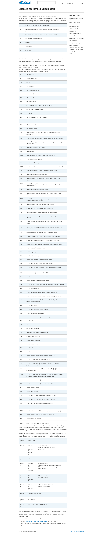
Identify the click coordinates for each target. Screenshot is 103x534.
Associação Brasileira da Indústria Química (36, 521)
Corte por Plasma (73, 36)
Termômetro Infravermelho (76, 49)
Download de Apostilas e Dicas (75, 52)
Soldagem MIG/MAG (74, 28)
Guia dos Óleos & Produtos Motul (76, 19)
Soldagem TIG (72, 31)
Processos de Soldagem (75, 43)
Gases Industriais (73, 40)
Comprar (68, 3)
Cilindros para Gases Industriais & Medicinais (75, 23)
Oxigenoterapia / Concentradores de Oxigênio (76, 46)
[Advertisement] (76, 79)
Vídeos (82, 3)
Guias (63, 3)
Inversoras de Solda (74, 26)
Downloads (75, 3)
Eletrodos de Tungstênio (75, 33)
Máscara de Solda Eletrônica (76, 38)
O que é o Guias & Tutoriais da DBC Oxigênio (77, 531)
